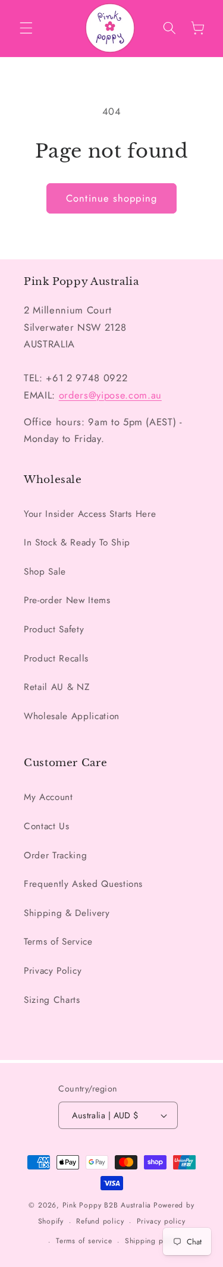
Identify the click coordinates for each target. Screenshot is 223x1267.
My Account (48, 797)
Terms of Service (58, 941)
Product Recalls (56, 658)
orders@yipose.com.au (110, 395)
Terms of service (84, 1240)
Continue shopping (111, 198)
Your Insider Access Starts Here (90, 513)
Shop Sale (45, 571)
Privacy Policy (52, 970)
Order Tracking (55, 855)
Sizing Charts (52, 999)
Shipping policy (152, 1240)
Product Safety (54, 629)
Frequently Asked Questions (83, 883)
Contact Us (47, 826)
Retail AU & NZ (56, 687)
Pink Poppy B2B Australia (106, 1205)
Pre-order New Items (67, 600)
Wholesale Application (72, 716)
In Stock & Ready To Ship (77, 542)
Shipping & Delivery (67, 913)
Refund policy (100, 1221)
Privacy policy (161, 1221)
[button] (26, 28)
